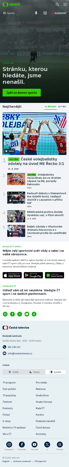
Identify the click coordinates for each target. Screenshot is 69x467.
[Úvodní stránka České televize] (16, 328)
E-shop (6, 421)
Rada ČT (40, 408)
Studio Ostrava (44, 401)
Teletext (7, 401)
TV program (9, 382)
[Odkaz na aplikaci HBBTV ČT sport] (54, 275)
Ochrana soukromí (22, 461)
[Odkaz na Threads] (34, 314)
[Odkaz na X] (19, 314)
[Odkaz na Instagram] (5, 314)
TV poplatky (9, 395)
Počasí (6, 414)
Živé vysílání (9, 388)
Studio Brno (42, 395)
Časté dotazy (43, 427)
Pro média (41, 382)
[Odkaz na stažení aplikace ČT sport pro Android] (33, 275)
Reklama (41, 388)
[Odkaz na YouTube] (27, 314)
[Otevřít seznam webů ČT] (65, 4)
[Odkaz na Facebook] (12, 314)
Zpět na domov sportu (21, 93)
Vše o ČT (7, 433)
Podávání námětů (45, 421)
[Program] (45, 13)
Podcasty (8, 408)
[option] (13, 372)
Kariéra (40, 414)
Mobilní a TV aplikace (14, 427)
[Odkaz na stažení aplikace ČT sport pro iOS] (12, 275)
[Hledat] (57, 4)
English (6, 461)
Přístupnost (40, 461)
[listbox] (34, 372)
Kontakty (41, 433)
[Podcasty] (36, 13)
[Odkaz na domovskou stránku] (16, 4)
